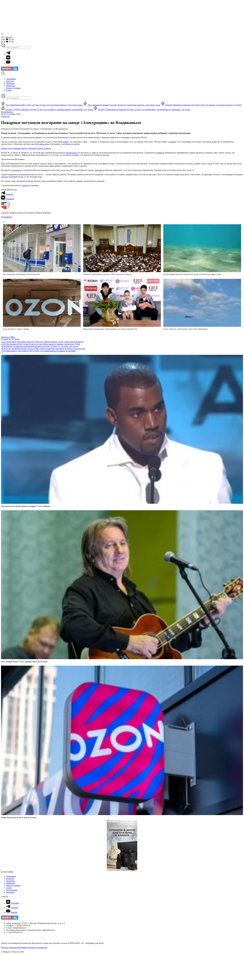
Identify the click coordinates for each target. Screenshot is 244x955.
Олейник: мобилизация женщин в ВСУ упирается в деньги (107, 274)
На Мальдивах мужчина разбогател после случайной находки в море (192, 274)
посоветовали (72, 153)
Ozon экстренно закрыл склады (16, 329)
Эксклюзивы (11, 890)
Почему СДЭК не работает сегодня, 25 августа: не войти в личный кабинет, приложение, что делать (49, 109)
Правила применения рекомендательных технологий (24, 947)
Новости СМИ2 (8, 337)
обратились (44, 144)
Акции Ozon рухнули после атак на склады (18, 817)
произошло (16, 170)
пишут (66, 142)
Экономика (11, 876)
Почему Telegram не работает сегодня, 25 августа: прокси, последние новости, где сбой (203, 105)
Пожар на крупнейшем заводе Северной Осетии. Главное (26, 148)
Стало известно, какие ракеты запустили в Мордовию (185, 329)
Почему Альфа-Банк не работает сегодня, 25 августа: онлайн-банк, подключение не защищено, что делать (144, 109)
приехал (4, 177)
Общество (5, 116)
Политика (10, 881)
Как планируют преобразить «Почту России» (21, 274)
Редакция (10, 892)
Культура (10, 878)
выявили (160, 153)
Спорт (9, 888)
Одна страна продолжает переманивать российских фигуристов (110, 329)
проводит (26, 185)
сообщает (172, 142)
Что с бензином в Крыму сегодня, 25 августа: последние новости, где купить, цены (124, 105)
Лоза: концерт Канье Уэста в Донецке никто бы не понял (24, 662)
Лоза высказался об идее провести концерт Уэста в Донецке (25, 506)
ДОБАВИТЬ (6, 217)
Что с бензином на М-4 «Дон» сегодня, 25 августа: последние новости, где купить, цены (44, 105)
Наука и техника (13, 885)
